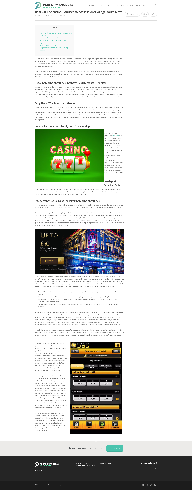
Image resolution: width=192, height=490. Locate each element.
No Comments (133, 14)
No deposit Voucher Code (48, 45)
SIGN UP (137, 5)
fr (35, 470)
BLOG (145, 5)
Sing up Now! (115, 448)
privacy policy (56, 485)
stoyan (38, 16)
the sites (116, 136)
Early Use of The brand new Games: (51, 38)
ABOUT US (119, 5)
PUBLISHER (102, 5)
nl (37, 470)
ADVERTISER (92, 5)
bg (41, 470)
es (39, 470)
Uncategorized (60, 16)
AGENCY (110, 5)
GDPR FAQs (86, 466)
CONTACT (130, 5)
